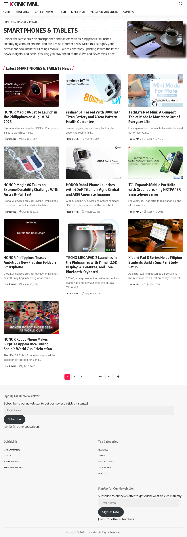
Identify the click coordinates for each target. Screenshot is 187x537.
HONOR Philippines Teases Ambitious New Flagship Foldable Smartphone (30, 262)
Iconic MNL (24, 4)
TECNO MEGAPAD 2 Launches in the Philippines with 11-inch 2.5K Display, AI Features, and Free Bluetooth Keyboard (91, 264)
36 (100, 376)
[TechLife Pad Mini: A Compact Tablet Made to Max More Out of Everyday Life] (155, 90)
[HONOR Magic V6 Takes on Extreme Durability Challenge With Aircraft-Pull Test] (31, 163)
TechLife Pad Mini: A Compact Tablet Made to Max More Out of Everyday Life (154, 117)
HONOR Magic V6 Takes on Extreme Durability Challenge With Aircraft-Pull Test (31, 189)
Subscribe (14, 419)
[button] (7, 4)
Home (6, 21)
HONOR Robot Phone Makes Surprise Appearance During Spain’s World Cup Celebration (28, 344)
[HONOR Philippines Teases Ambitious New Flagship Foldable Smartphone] (31, 235)
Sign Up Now (110, 512)
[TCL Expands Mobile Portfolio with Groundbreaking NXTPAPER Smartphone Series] (155, 163)
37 (109, 376)
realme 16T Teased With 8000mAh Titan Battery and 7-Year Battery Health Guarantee (93, 117)
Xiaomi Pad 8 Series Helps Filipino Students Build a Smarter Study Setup (155, 262)
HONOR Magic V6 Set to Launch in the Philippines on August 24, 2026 (30, 117)
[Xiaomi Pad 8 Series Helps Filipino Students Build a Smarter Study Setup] (155, 235)
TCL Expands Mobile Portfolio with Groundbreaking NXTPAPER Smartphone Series (154, 189)
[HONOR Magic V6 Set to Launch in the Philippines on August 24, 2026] (31, 90)
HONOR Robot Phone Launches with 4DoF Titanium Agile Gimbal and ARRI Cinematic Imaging (92, 189)
